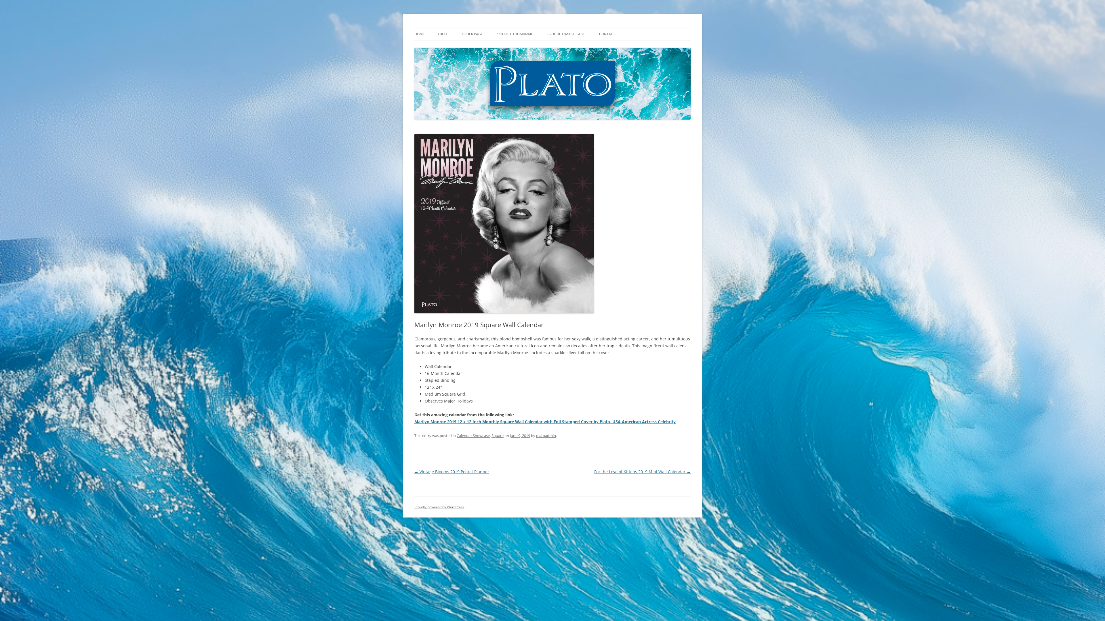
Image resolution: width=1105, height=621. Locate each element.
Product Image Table (566, 34)
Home (419, 34)
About (443, 34)
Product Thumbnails (515, 34)
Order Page (472, 34)
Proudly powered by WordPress (439, 507)
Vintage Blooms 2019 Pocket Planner (451, 471)
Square (497, 435)
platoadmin (546, 435)
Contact (607, 34)
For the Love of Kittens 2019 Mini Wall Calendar (642, 471)
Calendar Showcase (473, 435)
